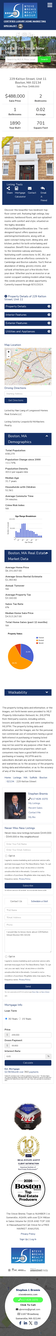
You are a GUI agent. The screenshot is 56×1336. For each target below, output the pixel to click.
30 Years (13, 1019)
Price (7, 1029)
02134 (10, 781)
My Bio (32, 817)
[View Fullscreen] (8, 363)
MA (25, 777)
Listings (17, 777)
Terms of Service (45, 992)
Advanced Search (19, 64)
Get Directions (15, 400)
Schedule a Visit (39, 901)
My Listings (34, 803)
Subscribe (28, 885)
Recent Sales (35, 808)
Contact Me (35, 812)
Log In (33, 1239)
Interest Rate (12, 1051)
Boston (43, 777)
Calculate (28, 1062)
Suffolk (33, 777)
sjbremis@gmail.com (29, 1309)
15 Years (26, 1019)
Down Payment (13, 1040)
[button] (44, 59)
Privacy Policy (24, 879)
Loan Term (11, 1010)
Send (28, 986)
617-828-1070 (39, 799)
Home (7, 777)
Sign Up (24, 1239)
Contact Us (16, 901)
